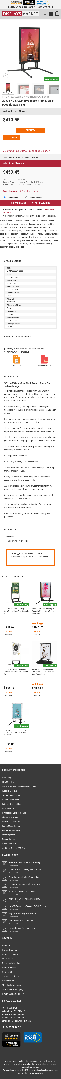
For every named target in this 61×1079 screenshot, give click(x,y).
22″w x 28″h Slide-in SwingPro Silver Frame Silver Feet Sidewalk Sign (16, 672)
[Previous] (6, 52)
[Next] (54, 52)
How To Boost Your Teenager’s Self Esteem (27, 906)
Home (4, 97)
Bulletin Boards (8, 808)
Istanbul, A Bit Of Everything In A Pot (25, 870)
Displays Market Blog (11, 963)
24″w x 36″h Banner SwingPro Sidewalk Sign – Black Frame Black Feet (43, 611)
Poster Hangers (9, 839)
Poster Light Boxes (10, 800)
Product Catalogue (10, 954)
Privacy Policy (8, 981)
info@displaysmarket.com (19, 1021)
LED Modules (8, 782)
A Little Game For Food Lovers (22, 891)
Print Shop (6, 778)
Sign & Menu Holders (11, 826)
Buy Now (30, 130)
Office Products (9, 844)
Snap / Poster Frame (11, 795)
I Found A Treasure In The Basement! (25, 884)
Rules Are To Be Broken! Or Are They (24, 862)
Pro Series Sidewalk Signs (37, 97)
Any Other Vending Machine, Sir (22, 913)
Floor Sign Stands (10, 835)
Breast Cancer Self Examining (22, 928)
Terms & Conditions (10, 976)
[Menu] (45, 13)
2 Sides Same (12, 198)
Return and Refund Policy (13, 994)
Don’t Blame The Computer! (21, 920)
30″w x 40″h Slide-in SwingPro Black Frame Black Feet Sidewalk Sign (16, 611)
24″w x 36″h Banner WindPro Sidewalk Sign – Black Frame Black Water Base (43, 672)
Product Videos (9, 967)
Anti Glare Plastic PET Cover (14, 848)
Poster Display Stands (11, 830)
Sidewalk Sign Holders (11, 804)
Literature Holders (10, 817)
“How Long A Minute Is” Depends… (24, 877)
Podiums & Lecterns (11, 821)
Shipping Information (11, 985)
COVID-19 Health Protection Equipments (20, 786)
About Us (6, 945)
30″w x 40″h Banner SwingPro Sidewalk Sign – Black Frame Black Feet (15, 732)
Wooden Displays (9, 791)
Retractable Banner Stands (14, 813)
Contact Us (7, 972)
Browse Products (9, 950)
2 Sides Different (35, 198)
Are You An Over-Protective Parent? (24, 899)
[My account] (51, 14)
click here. (39, 1073)
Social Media (7, 959)
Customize (11, 137)
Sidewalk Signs (16, 97)
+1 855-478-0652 (24, 7)
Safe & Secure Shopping (12, 989)
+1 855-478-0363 (44, 7)
